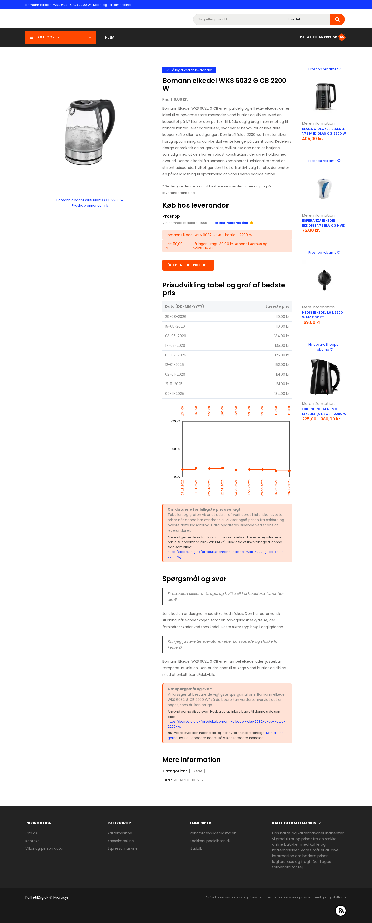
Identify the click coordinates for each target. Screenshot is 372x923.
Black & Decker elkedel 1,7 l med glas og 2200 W (324, 131)
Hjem (109, 37)
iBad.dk (196, 848)
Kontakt (32, 840)
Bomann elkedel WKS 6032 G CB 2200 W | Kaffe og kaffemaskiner (78, 4)
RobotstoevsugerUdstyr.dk (213, 833)
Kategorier (48, 37)
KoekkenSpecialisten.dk (210, 840)
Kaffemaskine (120, 833)
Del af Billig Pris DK (318, 37)
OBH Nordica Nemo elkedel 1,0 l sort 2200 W (324, 412)
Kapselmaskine (121, 840)
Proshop (171, 216)
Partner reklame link (230, 222)
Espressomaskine (123, 848)
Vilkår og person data (44, 848)
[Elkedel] (197, 771)
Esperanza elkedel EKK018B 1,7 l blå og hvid (323, 223)
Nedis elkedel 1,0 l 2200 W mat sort (322, 315)
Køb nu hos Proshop (191, 265)
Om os (31, 833)
